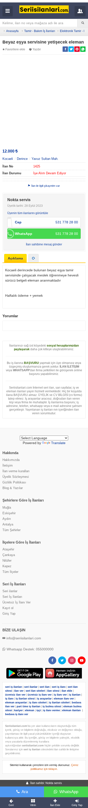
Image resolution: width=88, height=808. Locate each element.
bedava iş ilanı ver (16, 714)
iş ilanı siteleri (38, 702)
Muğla (6, 507)
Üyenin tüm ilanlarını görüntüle (27, 213)
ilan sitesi (53, 690)
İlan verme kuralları (16, 471)
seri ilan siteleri (35, 690)
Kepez (6, 566)
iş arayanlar (44, 698)
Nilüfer (6, 560)
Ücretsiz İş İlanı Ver (16, 602)
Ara (25, 791)
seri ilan (45, 686)
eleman (29, 710)
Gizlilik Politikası (14, 482)
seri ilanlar (30, 686)
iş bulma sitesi (52, 706)
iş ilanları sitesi (25, 698)
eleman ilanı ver (64, 698)
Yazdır (37, 49)
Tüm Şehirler (11, 530)
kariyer (18, 710)
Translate (58, 443)
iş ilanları (74, 694)
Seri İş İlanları (12, 597)
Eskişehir (9, 513)
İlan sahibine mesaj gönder (44, 244)
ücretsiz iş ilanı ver (40, 694)
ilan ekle (67, 690)
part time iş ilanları (28, 706)
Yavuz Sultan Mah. (45, 159)
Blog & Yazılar (12, 488)
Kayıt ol (7, 608)
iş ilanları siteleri (59, 702)
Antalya (7, 524)
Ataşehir (8, 549)
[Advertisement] (44, 101)
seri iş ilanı (59, 686)
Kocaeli (7, 159)
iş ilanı (9, 698)
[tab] (33, 258)
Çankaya (8, 555)
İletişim (7, 465)
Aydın (6, 519)
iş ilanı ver (60, 694)
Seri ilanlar (9, 591)
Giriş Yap (8, 613)
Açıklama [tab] (15, 258)
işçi (38, 710)
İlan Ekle (55, 805)
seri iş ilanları (13, 686)
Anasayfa (12, 31)
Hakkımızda (11, 460)
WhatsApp (68, 791)
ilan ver (18, 690)
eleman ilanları (71, 710)
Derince (22, 159)
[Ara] (82, 23)
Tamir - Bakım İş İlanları (39, 31)
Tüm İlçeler (10, 572)
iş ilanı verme (52, 710)
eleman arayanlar (16, 702)
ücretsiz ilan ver (15, 694)
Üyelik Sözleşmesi (15, 477)
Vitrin (33, 805)
